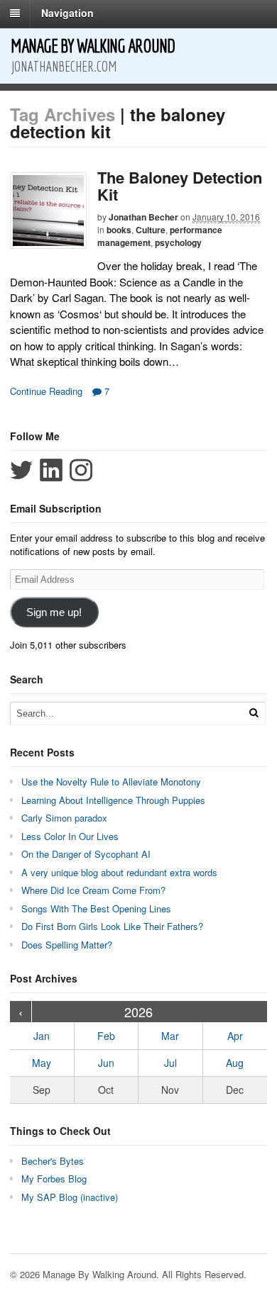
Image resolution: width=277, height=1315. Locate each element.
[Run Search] (253, 712)
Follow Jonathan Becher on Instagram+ (81, 470)
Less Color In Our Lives (70, 836)
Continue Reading (46, 391)
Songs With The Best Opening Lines (96, 908)
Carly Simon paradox (64, 817)
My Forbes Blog (54, 1178)
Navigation (67, 13)
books (119, 229)
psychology (178, 242)
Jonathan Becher (143, 217)
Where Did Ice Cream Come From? (93, 890)
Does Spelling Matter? (66, 944)
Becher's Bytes (52, 1161)
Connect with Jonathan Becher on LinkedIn (51, 470)
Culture (150, 229)
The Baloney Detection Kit (179, 186)
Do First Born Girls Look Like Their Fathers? (112, 926)
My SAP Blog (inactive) (69, 1197)
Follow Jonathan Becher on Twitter (21, 470)
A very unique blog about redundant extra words (120, 872)
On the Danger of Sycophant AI (86, 854)
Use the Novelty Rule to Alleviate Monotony (111, 781)
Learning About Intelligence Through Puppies (113, 800)
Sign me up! (54, 612)
